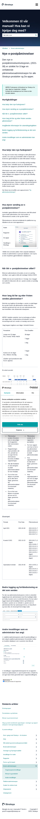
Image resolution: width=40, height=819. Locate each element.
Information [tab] (20, 393)
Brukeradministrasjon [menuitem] (9, 747)
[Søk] (36, 35)
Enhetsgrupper (6, 708)
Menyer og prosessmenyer (10, 718)
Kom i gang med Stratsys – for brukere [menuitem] (15, 735)
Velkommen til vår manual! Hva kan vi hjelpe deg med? (16, 25)
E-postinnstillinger (7, 729)
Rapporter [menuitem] (6, 758)
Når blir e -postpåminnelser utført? (15, 114)
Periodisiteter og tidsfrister (10, 713)
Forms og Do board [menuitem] (9, 762)
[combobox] (18, 35)
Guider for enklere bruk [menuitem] (10, 785)
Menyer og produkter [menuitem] (11, 773)
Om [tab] (33, 393)
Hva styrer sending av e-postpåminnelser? (18, 109)
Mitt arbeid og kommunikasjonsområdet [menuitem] (15, 743)
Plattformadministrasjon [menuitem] (10, 781)
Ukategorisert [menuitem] (7, 793)
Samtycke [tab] (7, 393)
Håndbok (5, 48)
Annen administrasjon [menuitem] (9, 766)
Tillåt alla (20, 424)
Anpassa (19, 430)
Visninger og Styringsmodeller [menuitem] (12, 750)
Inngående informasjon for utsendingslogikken (19, 126)
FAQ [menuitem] (4, 739)
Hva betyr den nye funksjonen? (13, 104)
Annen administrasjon (17, 48)
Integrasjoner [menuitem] (7, 789)
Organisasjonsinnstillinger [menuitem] (13, 770)
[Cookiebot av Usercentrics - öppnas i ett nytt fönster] (30, 388)
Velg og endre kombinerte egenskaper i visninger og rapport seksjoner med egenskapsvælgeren (20, 723)
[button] (36, 735)
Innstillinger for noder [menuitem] (9, 754)
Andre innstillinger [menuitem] (10, 777)
